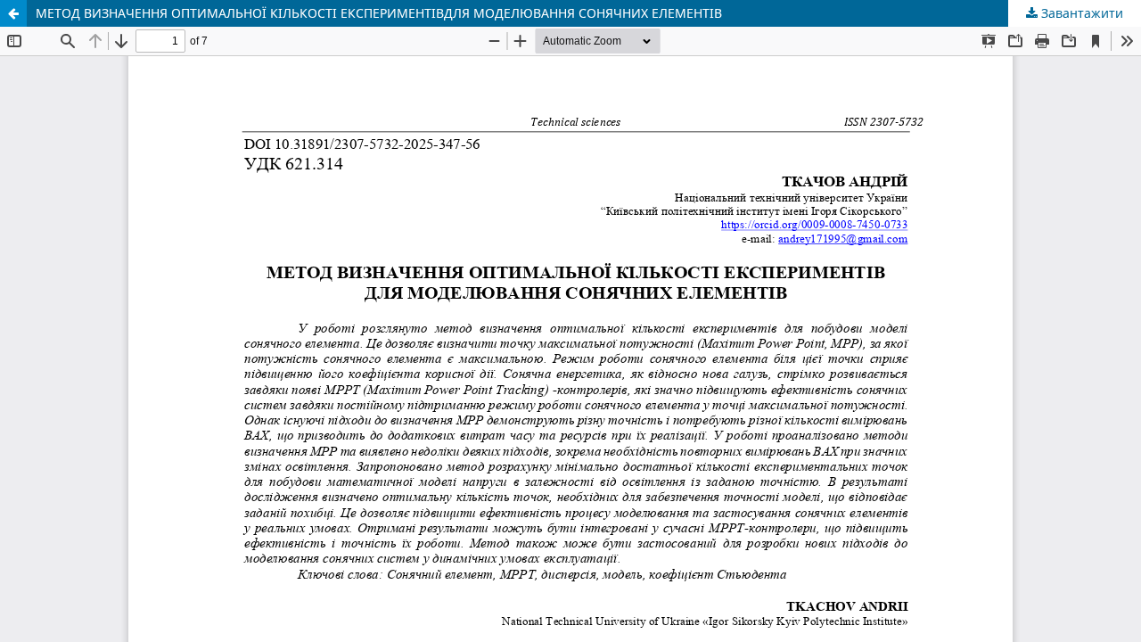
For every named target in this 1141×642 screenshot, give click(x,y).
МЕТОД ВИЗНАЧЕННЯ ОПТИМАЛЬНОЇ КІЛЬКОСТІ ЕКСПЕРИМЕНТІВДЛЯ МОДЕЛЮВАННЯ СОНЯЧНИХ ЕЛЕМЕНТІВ (379, 12)
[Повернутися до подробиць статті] (13, 13)
